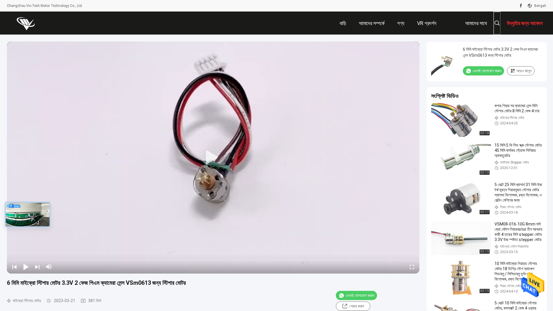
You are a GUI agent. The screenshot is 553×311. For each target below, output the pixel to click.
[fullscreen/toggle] (412, 266)
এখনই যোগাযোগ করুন (360, 295)
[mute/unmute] (49, 266)
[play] (213, 157)
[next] (37, 266)
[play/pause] (26, 266)
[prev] (14, 266)
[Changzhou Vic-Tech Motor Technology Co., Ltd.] (25, 23)
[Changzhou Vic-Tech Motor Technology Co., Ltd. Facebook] (521, 6)
